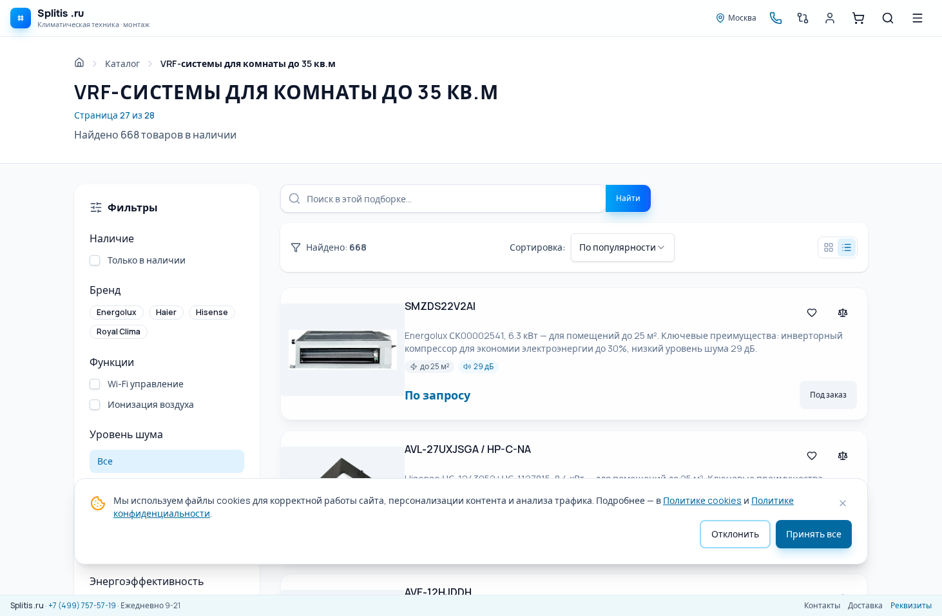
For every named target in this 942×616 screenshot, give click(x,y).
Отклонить (735, 534)
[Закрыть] (843, 503)
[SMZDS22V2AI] (343, 353)
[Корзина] (858, 18)
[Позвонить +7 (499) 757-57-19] (776, 18)
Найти (628, 198)
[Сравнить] (843, 312)
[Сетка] (829, 247)
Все (105, 461)
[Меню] (917, 18)
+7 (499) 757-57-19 (82, 605)
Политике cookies (702, 500)
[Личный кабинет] (830, 18)
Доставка (865, 606)
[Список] (847, 247)
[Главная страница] (79, 62)
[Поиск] (888, 18)
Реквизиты (911, 606)
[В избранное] (812, 312)
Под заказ (828, 394)
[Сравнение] (803, 18)
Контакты (822, 606)
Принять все (813, 534)
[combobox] (623, 247)
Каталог (122, 63)
